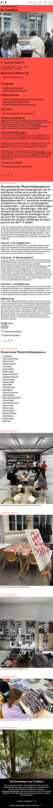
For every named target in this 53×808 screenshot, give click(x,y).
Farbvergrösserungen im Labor (15, 91)
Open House (40, 137)
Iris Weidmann (8, 416)
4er (11, 77)
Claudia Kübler (8, 382)
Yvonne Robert (8, 400)
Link (46, 157)
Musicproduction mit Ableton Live (16, 102)
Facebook (4, 328)
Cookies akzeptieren (25, 801)
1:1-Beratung (28, 147)
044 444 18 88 (40, 153)
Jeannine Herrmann (10, 377)
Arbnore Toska (8, 408)
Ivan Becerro (8, 356)
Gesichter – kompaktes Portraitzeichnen (18, 113)
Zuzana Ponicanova (10, 392)
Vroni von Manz (9, 411)
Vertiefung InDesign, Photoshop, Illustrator (19, 105)
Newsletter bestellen (11, 335)
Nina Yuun (7, 421)
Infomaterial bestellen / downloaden (17, 167)
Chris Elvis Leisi (9, 387)
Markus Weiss (8, 418)
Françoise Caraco (9, 364)
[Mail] (8, 174)
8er (21, 77)
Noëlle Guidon (8, 372)
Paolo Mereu (8, 390)
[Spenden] (45, 2)
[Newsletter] (40, 2)
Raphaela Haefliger (10, 374)
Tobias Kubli (7, 385)
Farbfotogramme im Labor (13, 88)
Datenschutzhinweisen (11, 791)
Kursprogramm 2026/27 (12, 163)
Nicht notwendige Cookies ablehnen (25, 806)
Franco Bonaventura (10, 359)
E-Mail (32, 155)
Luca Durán (7, 366)
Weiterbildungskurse (9, 349)
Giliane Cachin (8, 361)
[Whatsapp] (12, 174)
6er (15, 77)
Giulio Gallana (8, 369)
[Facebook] (2, 174)
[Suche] (35, 2)
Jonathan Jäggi (9, 379)
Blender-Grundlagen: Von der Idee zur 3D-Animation (23, 99)
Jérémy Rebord (8, 395)
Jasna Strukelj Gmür (11, 403)
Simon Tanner (8, 405)
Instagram (5, 326)
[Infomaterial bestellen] (50, 2)
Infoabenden (23, 137)
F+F (4, 2)
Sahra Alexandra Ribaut (12, 398)
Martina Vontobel (9, 413)
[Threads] (5, 174)
